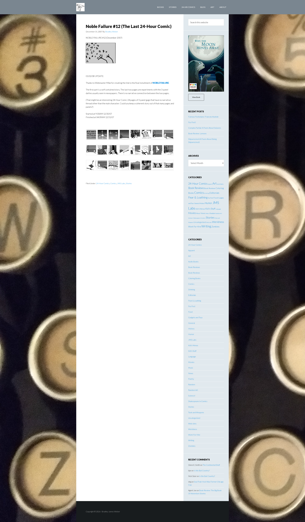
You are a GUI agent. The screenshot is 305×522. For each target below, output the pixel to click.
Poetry (207, 213)
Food (216, 198)
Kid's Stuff (210, 208)
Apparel (210, 184)
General (196, 203)
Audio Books (220, 184)
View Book (196, 97)
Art (214, 183)
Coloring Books (194, 278)
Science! (190, 218)
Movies (192, 213)
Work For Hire (194, 226)
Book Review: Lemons (197, 133)
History (202, 203)
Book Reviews (196, 188)
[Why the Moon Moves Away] (206, 63)
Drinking (206, 193)
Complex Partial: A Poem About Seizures (204, 128)
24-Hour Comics (103, 183)
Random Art (219, 213)
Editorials (214, 192)
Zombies (215, 226)
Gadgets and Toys (195, 317)
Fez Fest (210, 198)
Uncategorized (200, 222)
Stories (129, 183)
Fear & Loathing (198, 197)
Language (218, 209)
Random (212, 213)
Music (198, 213)
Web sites (209, 222)
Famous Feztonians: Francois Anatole (203, 117)
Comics (113, 183)
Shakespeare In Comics (199, 218)
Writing (206, 226)
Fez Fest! (192, 122)
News (203, 213)
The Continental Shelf (211, 465)
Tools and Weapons (196, 412)
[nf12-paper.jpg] (101, 62)
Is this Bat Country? (202, 470)
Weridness (218, 221)
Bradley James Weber (95, 7)
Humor (208, 203)
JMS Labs (121, 183)
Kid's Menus (200, 209)
